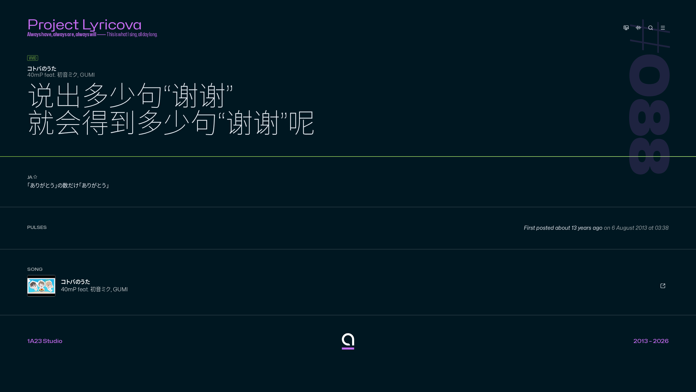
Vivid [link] (32, 58)
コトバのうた (75, 282)
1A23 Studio (44, 341)
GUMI (120, 289)
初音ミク (100, 289)
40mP (68, 289)
